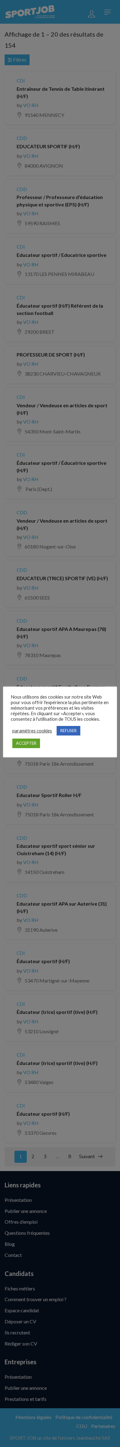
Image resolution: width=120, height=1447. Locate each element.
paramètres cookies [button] (32, 730)
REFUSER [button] (68, 730)
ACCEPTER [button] (26, 743)
